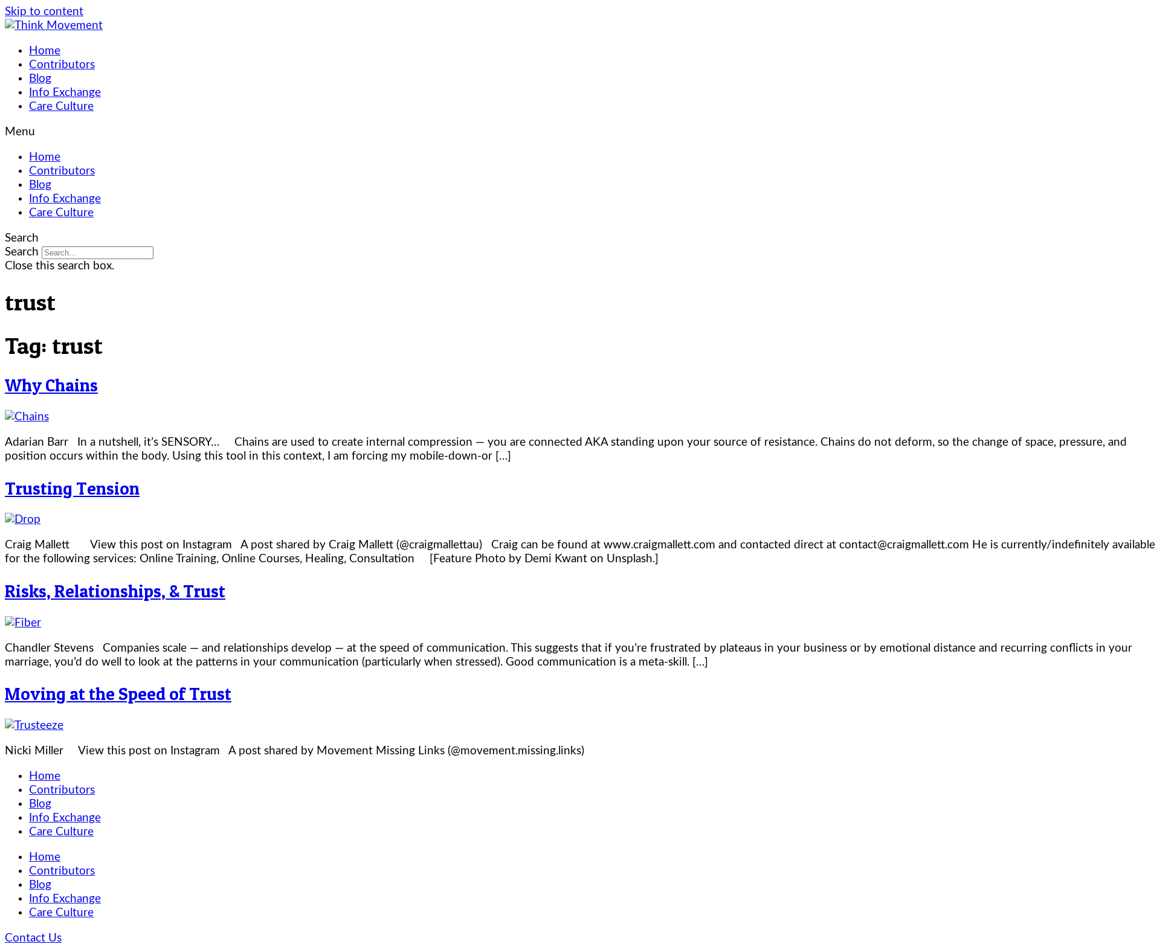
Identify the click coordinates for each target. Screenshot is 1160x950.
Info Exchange (65, 92)
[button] (580, 132)
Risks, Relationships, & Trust (115, 591)
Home (44, 51)
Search (22, 252)
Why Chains (51, 385)
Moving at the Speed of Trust (118, 693)
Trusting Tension (72, 488)
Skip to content (44, 12)
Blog (40, 79)
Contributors (62, 65)
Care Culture (61, 106)
